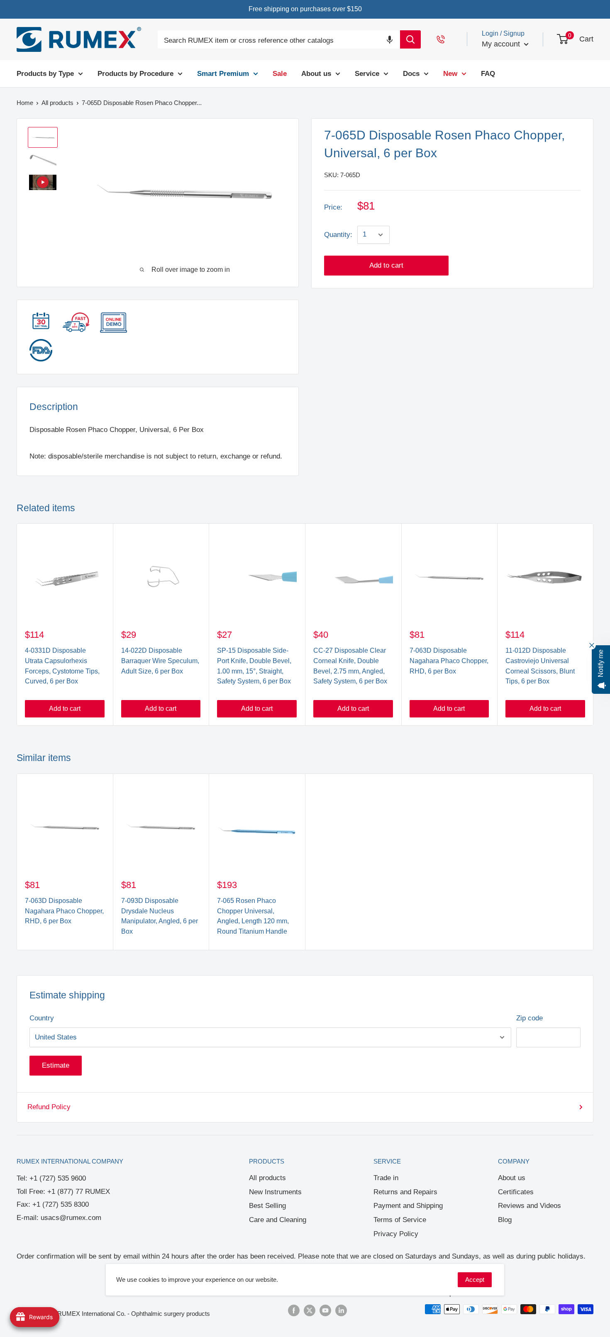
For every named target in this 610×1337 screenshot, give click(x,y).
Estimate (55, 1065)
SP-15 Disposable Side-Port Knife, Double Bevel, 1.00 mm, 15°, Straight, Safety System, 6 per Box (254, 666)
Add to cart (386, 265)
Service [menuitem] (367, 73)
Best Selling (267, 1206)
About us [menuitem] (316, 73)
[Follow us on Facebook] (294, 1310)
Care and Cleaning (277, 1220)
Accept (474, 1279)
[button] (389, 39)
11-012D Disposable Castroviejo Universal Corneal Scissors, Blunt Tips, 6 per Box (540, 666)
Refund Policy (49, 1107)
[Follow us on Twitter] (309, 1310)
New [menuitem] (450, 73)
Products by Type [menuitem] (45, 73)
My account (502, 44)
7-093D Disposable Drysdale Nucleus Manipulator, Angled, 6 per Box (159, 916)
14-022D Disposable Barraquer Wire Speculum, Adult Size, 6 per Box (160, 661)
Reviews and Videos (529, 1206)
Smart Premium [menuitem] (223, 73)
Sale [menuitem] (280, 73)
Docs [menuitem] (411, 73)
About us (511, 1178)
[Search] (410, 39)
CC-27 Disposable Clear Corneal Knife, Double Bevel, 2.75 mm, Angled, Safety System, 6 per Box (350, 666)
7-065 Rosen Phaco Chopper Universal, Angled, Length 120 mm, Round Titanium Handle (253, 916)
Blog (505, 1220)
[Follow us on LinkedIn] (341, 1310)
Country (41, 1018)
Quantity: (338, 235)
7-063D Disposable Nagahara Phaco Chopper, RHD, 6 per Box (449, 661)
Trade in (385, 1178)
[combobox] (279, 41)
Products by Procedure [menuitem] (135, 73)
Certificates (516, 1192)
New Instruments (275, 1192)
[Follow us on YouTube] (325, 1310)
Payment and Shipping (408, 1206)
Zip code (529, 1018)
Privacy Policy (395, 1234)
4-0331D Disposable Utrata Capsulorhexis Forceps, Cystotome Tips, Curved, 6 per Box (62, 666)
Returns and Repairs (405, 1192)
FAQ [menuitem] (488, 73)
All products (267, 1178)
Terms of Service (399, 1220)
